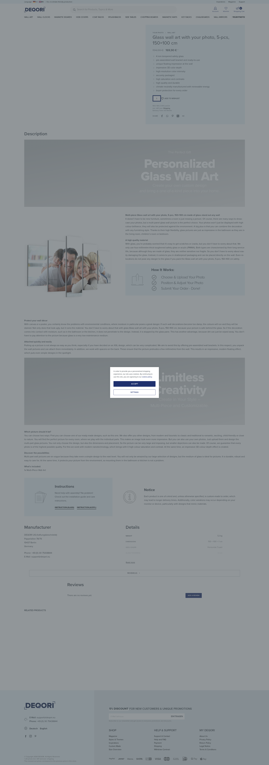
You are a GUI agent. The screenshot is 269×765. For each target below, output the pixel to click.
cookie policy (147, 377)
